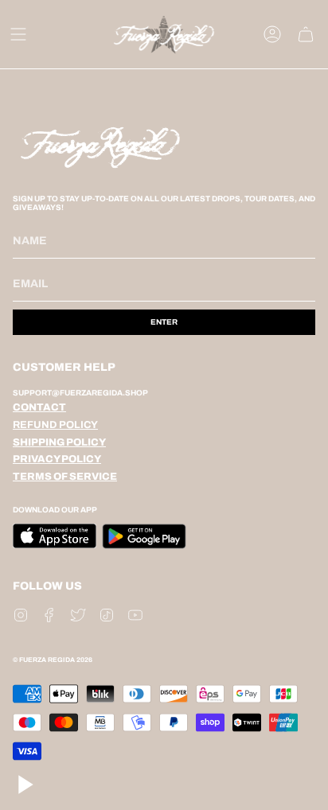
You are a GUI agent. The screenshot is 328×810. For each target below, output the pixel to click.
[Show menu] (18, 34)
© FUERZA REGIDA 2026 (52, 660)
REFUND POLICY (55, 424)
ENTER (164, 321)
